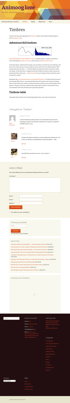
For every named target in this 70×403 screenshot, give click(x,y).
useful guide (32, 73)
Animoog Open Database (52, 343)
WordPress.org (28, 389)
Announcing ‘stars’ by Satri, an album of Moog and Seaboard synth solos (29, 247)
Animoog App (49, 341)
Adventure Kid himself (46, 61)
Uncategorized (49, 367)
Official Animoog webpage (52, 321)
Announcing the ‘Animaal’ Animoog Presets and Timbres (25, 270)
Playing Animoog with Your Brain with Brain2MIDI (23, 262)
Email (11, 199)
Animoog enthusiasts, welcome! (10, 21)
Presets (33, 36)
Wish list (48, 370)
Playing (33, 21)
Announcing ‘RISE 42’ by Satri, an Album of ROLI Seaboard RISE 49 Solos (29, 252)
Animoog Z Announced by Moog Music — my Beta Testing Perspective (28, 244)
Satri (30, 321)
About (50, 21)
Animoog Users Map (51, 346)
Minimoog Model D (50, 354)
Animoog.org (49, 349)
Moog (47, 359)
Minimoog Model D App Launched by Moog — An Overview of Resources (29, 249)
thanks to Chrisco (25, 61)
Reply (22, 128)
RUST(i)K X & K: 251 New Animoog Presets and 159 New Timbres (27, 264)
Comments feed (29, 386)
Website (11, 203)
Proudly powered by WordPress (17, 399)
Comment (12, 176)
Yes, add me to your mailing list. (20, 212)
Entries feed (28, 384)
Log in (26, 381)
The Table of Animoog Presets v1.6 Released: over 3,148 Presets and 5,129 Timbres (32, 255)
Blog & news (42, 21)
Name (11, 196)
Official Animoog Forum (52, 322)
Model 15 (48, 357)
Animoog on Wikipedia (51, 328)
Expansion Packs (17, 38)
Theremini (30, 326)
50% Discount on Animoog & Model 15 (20, 267)
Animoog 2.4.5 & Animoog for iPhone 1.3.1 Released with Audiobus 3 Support (30, 259)
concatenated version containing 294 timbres (31, 79)
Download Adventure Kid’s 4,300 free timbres (22, 58)
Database (24, 21)
